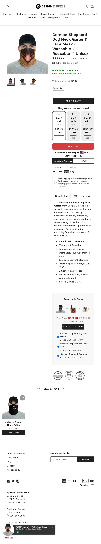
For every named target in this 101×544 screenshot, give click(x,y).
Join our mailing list (60, 453)
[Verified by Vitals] (18, 532)
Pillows (32, 17)
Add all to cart (73, 326)
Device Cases (47, 14)
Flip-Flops (83, 14)
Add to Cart (14, 433)
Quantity (57, 88)
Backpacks (54, 17)
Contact (11, 465)
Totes (42, 17)
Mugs (95, 14)
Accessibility (13, 469)
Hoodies (33, 14)
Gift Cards (12, 457)
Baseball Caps (67, 14)
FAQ (74, 196)
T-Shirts (21, 14)
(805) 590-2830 (17, 515)
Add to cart (73, 146)
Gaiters (67, 17)
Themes (7, 14)
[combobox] (10, 538)
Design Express (21, 522)
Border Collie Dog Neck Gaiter (29, 529)
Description (61, 196)
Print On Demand (16, 453)
